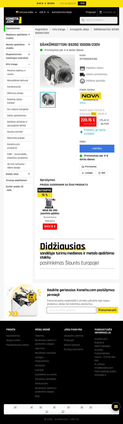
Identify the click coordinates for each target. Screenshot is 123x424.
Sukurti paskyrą (72, 344)
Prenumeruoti (107, 310)
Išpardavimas (13, 28)
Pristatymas (91, 166)
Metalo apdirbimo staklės (15, 46)
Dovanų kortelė (15, 131)
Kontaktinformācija (62, 12)
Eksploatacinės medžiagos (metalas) (17, 56)
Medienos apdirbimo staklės (16, 36)
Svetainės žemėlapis (45, 379)
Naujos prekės (13, 340)
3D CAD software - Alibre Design (16, 165)
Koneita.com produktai (13, 146)
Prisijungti (91, 12)
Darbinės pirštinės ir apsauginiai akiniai (17, 123)
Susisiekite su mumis (46, 374)
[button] (97, 132)
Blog (37, 396)
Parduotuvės (41, 383)
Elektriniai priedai (16, 138)
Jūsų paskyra (73, 329)
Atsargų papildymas (16, 180)
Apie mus (40, 348)
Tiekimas (39, 335)
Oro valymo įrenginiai (17, 109)
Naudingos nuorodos (45, 352)
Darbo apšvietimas (16, 115)
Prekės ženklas (87, 89)
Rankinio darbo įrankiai (14, 101)
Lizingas (89, 172)
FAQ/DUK (39, 370)
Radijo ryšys (12, 174)
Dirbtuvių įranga (15, 93)
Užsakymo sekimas (73, 335)
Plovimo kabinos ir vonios (16, 72)
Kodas (83, 55)
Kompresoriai (14, 86)
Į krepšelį (97, 148)
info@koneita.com (104, 367)
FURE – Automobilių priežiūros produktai (17, 156)
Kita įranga (11, 64)
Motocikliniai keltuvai (17, 80)
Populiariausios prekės (17, 344)
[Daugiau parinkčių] (115, 406)
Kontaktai (40, 365)
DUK (103, 172)
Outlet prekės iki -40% (14, 188)
